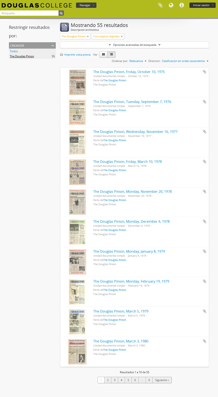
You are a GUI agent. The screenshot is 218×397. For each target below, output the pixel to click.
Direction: (154, 61)
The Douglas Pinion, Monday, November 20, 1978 (132, 191)
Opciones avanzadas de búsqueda (134, 45)
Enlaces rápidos (181, 5)
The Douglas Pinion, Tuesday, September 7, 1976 (132, 101)
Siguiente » (162, 380)
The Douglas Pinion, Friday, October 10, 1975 (129, 71)
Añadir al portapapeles (204, 72)
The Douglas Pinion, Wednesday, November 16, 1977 (135, 131)
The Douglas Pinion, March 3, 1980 (120, 341)
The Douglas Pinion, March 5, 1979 (120, 311)
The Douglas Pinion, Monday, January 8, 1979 (129, 251)
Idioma (171, 5)
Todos (14, 51)
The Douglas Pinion (22, 56)
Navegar (85, 5)
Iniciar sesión (201, 5)
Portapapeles (160, 5)
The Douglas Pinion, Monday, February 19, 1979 (131, 281)
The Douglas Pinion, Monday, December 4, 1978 (131, 221)
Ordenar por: (120, 61)
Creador (17, 45)
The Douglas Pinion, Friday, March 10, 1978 (127, 161)
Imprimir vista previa (77, 54)
